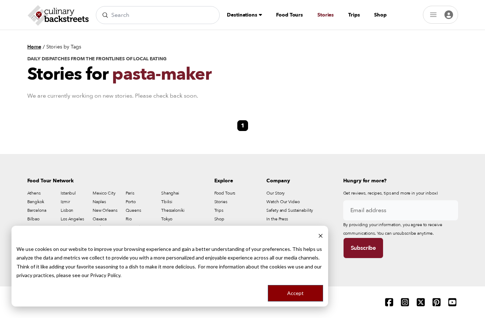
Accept (295, 293)
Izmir (65, 202)
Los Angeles (72, 219)
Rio (129, 219)
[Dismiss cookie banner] (320, 235)
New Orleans (105, 210)
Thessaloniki (173, 210)
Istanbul (68, 193)
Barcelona (36, 210)
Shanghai (170, 193)
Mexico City (104, 193)
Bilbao (33, 219)
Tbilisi (166, 202)
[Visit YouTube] (452, 302)
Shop (380, 14)
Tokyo (166, 219)
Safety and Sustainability (289, 210)
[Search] (105, 15)
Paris (130, 193)
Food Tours (289, 14)
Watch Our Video (282, 202)
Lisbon (67, 210)
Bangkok (35, 202)
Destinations (242, 14)
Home (34, 46)
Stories (325, 14)
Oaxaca (100, 219)
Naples (99, 202)
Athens (34, 193)
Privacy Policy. (105, 275)
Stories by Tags (63, 46)
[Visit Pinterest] (436, 302)
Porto (130, 202)
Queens (133, 210)
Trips (354, 14)
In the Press (277, 219)
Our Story (275, 193)
